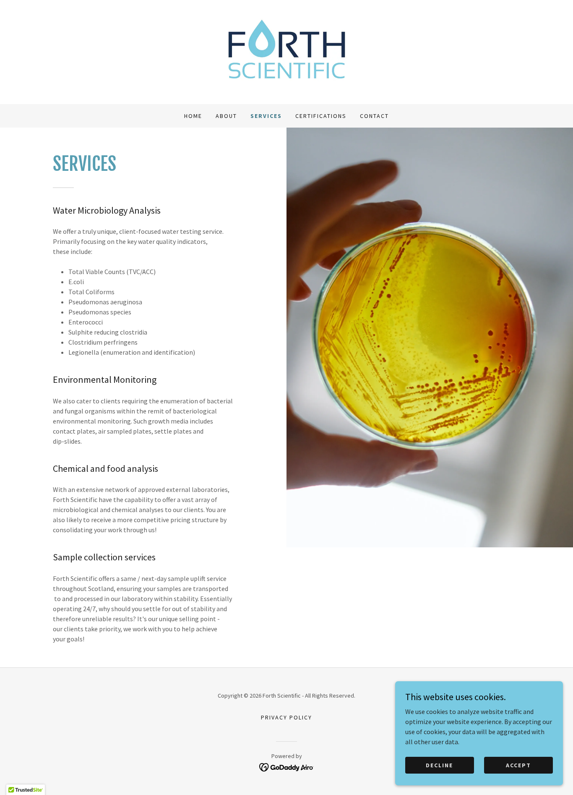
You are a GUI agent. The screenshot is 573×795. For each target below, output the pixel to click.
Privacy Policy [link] (286, 717)
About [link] (226, 116)
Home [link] (193, 116)
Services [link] (266, 116)
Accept (518, 765)
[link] (286, 51)
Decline (439, 765)
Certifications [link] (320, 116)
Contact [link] (374, 116)
